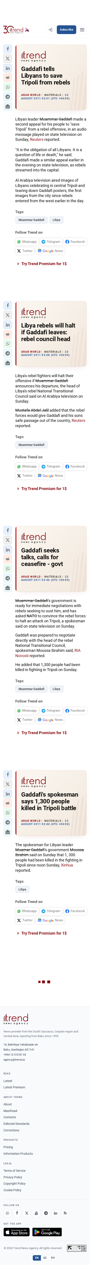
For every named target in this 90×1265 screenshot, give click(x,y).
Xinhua (67, 865)
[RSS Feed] (65, 1213)
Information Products (18, 1153)
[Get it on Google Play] (47, 1232)
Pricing (8, 1147)
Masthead (10, 1111)
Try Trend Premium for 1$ (44, 263)
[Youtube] (36, 1213)
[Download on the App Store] (16, 1232)
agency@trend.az (14, 1059)
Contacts (9, 1117)
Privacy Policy (12, 1177)
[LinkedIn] (55, 1213)
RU (53, 1257)
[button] (7, 49)
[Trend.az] (16, 30)
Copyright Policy (14, 1183)
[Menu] (82, 29)
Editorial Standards (16, 1123)
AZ (45, 1257)
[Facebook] (17, 1213)
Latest (7, 1081)
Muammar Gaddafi (31, 220)
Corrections (11, 1130)
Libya (56, 220)
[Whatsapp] (7, 1213)
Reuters (37, 139)
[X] (27, 1213)
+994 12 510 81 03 (14, 1054)
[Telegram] (46, 1213)
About (7, 1104)
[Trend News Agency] (15, 1019)
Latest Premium (14, 1087)
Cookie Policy (12, 1190)
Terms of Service (14, 1170)
